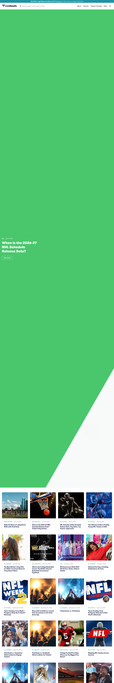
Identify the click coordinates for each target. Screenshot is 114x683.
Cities (105, 6)
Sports (79, 6)
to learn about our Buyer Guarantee (57, 1)
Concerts (86, 6)
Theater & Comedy (96, 6)
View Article (7, 258)
